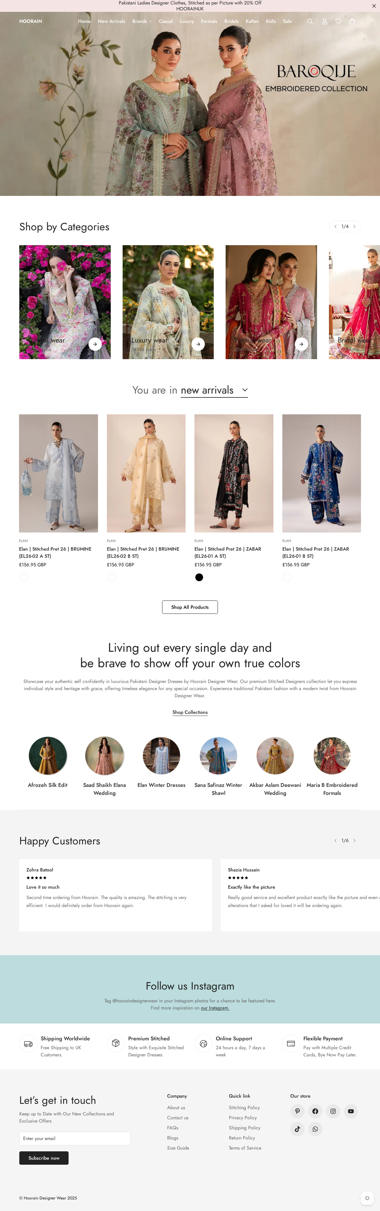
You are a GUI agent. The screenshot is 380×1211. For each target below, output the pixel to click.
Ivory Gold (111, 577)
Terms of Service (245, 1148)
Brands (139, 21)
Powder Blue (24, 577)
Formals (209, 21)
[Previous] (335, 226)
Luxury (187, 21)
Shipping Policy (244, 1127)
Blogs (172, 1137)
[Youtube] (351, 1111)
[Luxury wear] (198, 344)
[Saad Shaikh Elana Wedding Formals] (104, 755)
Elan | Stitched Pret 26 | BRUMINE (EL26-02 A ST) (55, 552)
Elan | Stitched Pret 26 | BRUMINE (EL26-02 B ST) (143, 552)
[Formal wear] (301, 344)
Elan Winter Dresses (161, 785)
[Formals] (271, 302)
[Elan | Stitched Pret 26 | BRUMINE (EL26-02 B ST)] (146, 473)
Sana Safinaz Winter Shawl (218, 789)
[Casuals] (65, 302)
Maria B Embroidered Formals (332, 789)
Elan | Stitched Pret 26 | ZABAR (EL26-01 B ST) (315, 552)
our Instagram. (215, 1007)
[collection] (48, 755)
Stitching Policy (244, 1107)
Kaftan (252, 21)
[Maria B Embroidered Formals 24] (332, 755)
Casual (166, 21)
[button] (352, 21)
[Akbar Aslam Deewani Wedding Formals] (275, 755)
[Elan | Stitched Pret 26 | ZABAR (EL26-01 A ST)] (233, 473)
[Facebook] (315, 1111)
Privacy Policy (243, 1117)
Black (199, 577)
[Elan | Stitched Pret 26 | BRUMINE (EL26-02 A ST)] (58, 473)
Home (84, 21)
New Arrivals (111, 21)
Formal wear (253, 340)
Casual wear (46, 340)
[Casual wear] (95, 344)
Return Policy (242, 1137)
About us (176, 1107)
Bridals (231, 21)
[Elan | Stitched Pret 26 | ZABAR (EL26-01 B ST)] (321, 473)
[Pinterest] (297, 1111)
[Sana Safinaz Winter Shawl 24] (218, 755)
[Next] (354, 226)
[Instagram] (333, 1111)
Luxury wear (150, 340)
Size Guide (178, 1148)
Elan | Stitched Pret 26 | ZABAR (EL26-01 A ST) (227, 552)
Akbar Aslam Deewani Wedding (275, 789)
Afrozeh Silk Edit (47, 785)
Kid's (271, 21)
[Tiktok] (297, 1129)
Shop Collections (190, 712)
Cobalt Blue (287, 577)
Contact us (177, 1117)
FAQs (172, 1127)
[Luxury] (168, 302)
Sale (287, 21)
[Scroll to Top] (368, 1178)
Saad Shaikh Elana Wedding (104, 789)
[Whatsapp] (315, 1129)
